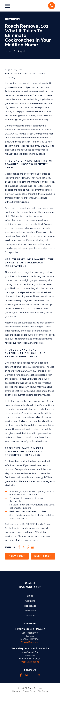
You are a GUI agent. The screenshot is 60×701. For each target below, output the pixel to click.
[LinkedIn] (33, 675)
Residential (30, 606)
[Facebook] (20, 675)
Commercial (30, 610)
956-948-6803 (30, 587)
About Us (30, 601)
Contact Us (30, 615)
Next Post (42, 556)
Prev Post (17, 556)
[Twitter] (39, 675)
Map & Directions (30, 642)
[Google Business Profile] (26, 675)
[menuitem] (16, 691)
